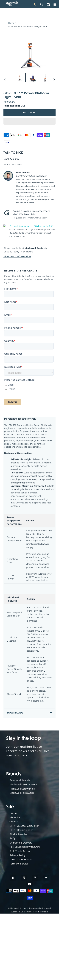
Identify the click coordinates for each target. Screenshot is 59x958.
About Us (14, 817)
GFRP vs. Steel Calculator (24, 825)
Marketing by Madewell (40, 908)
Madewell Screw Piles (22, 788)
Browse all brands (19, 780)
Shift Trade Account (20, 851)
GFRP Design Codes (21, 829)
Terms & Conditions (20, 859)
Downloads (15, 712)
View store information (17, 256)
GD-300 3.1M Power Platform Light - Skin (27, 26)
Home (11, 23)
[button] (29, 121)
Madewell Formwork (21, 792)
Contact (14, 821)
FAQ (12, 838)
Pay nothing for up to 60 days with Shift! (31, 226)
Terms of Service (18, 863)
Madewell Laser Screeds (23, 784)
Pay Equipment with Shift (24, 846)
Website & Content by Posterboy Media (29, 912)
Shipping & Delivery (20, 842)
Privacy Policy (17, 855)
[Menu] (55, 3)
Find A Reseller (18, 834)
